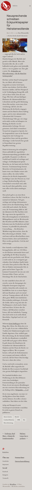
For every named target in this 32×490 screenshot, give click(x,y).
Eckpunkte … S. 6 (22, 390)
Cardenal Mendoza (9, 420)
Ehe (24, 420)
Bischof (17, 417)
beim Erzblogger (14, 324)
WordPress (13, 484)
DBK (18, 420)
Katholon (15, 6)
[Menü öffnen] (30, 6)
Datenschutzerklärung (22, 461)
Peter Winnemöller (23, 33)
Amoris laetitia (8, 417)
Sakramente (24, 36)
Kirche (10, 36)
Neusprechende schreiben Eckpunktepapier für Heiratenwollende (18, 22)
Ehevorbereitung (8, 423)
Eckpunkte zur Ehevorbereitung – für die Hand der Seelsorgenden (14, 73)
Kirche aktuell (16, 36)
